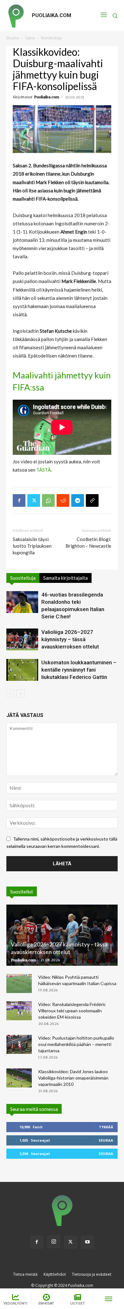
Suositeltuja (23, 578)
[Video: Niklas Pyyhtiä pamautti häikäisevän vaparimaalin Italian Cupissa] (19, 983)
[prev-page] (10, 693)
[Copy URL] (92, 500)
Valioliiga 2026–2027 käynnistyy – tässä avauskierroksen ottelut (70, 639)
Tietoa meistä (25, 1274)
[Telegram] (77, 500)
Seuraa (106, 1140)
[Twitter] (33, 500)
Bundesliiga (51, 38)
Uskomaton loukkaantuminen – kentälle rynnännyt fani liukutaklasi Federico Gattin (78, 669)
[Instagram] (53, 1241)
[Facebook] (19, 500)
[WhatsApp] (48, 500)
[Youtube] (87, 1242)
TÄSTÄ (43, 470)
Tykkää (106, 1127)
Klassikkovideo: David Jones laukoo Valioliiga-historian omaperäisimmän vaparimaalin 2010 (73, 1078)
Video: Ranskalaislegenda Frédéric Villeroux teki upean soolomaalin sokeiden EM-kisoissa (72, 1011)
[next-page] (20, 693)
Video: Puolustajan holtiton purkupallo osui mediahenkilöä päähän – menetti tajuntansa (76, 1044)
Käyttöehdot (55, 1274)
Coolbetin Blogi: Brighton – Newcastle (88, 542)
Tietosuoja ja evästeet (91, 1274)
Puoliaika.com (46, 97)
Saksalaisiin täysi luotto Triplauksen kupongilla (32, 545)
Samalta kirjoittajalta (65, 578)
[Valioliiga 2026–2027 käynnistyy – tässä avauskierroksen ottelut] (22, 639)
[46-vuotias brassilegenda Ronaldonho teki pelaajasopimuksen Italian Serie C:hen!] (22, 602)
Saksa (30, 38)
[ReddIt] (63, 500)
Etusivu (12, 38)
